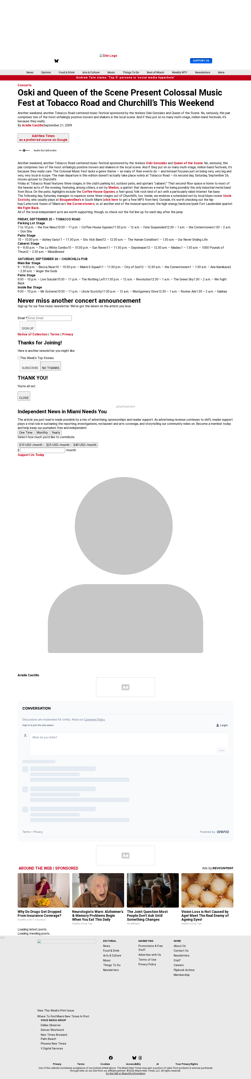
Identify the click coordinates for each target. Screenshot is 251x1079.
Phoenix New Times (53, 1043)
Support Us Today (31, 455)
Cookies (105, 1064)
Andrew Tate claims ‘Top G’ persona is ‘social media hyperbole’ (125, 77)
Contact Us (181, 950)
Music (111, 72)
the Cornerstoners (81, 204)
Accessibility (133, 1064)
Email (22, 318)
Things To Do (131, 72)
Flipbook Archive (184, 970)
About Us (180, 946)
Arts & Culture (91, 72)
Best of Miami (155, 72)
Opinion (46, 72)
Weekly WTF (179, 72)
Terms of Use (147, 959)
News (29, 72)
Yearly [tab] (56, 432)
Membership (182, 974)
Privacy (67, 334)
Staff (177, 960)
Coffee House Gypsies (98, 192)
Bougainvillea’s (70, 200)
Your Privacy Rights (187, 1064)
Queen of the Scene (188, 163)
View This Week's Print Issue (55, 1010)
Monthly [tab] (42, 432)
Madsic (113, 187)
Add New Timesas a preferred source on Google (43, 138)
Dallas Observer (51, 1025)
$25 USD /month (57, 445)
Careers (179, 965)
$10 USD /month (30, 445)
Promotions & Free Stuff (150, 948)
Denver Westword (52, 1029)
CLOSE (24, 398)
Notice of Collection (32, 334)
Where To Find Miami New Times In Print (63, 1016)
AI (157, 1064)
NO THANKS (50, 368)
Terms (55, 334)
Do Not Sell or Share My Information (125, 1073)
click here (111, 200)
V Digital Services (52, 1048)
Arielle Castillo (33, 125)
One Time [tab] (26, 432)
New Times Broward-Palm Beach (54, 1036)
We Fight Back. (28, 208)
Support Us (201, 60)
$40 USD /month (84, 445)
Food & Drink (67, 72)
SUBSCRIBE (30, 368)
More (221, 72)
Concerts (25, 85)
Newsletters (202, 72)
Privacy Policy (147, 964)
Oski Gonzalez (156, 163)
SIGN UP (28, 328)
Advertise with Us (149, 954)
